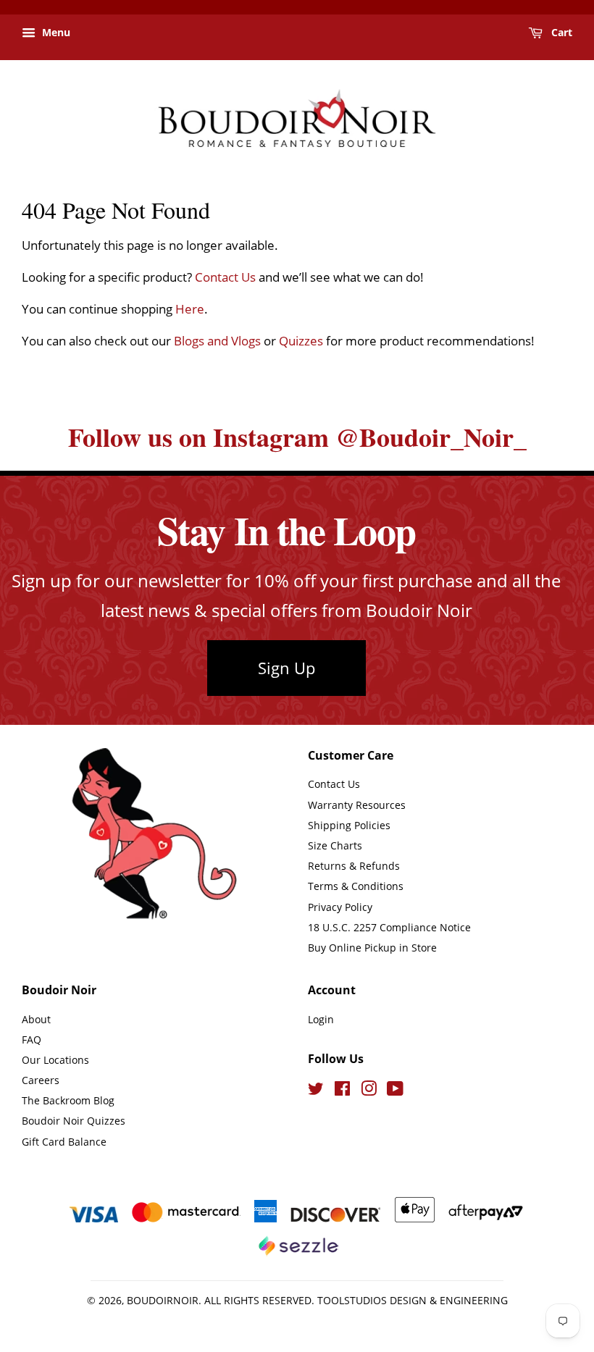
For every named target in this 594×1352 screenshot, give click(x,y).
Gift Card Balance (64, 1142)
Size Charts (335, 845)
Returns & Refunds (354, 866)
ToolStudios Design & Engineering (412, 1300)
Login (321, 1019)
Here (189, 309)
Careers (40, 1080)
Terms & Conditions (355, 886)
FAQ (31, 1039)
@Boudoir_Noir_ (431, 436)
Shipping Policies (349, 825)
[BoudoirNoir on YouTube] (395, 1091)
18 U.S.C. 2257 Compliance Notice (389, 927)
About (36, 1019)
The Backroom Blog (68, 1100)
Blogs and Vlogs (217, 340)
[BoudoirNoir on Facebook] (342, 1091)
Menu (54, 32)
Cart (560, 32)
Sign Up (286, 668)
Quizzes (301, 340)
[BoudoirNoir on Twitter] (316, 1091)
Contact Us (225, 277)
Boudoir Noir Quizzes (73, 1121)
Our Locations (55, 1060)
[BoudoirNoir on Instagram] (369, 1091)
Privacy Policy (340, 907)
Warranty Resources (357, 805)
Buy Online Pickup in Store (372, 947)
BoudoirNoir (162, 1300)
